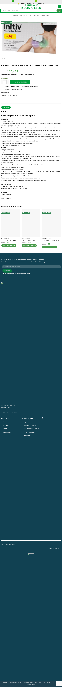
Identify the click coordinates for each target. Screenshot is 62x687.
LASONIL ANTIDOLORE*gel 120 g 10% (51, 241)
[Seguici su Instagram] (32, 545)
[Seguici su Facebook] (30, 545)
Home (14, 15)
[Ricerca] (59, 10)
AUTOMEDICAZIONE (22, 15)
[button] (2, 6)
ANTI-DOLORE (34, 15)
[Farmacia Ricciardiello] (31, 6)
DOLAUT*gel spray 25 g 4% (8, 240)
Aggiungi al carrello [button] (9, 245)
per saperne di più (17, 89)
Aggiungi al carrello (20, 82)
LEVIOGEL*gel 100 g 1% (28, 240)
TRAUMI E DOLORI (44, 15)
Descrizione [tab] (6, 107)
